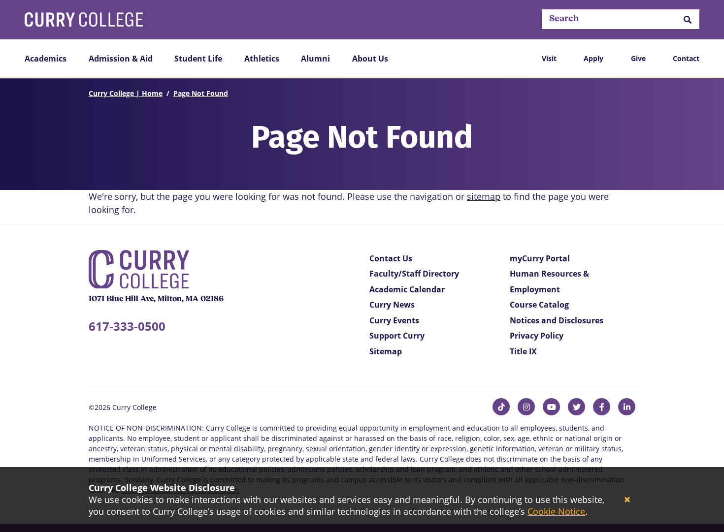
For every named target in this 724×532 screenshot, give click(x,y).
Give (638, 58)
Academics (45, 58)
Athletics (261, 58)
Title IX (523, 351)
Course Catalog (539, 304)
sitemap (483, 196)
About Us (370, 58)
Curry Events (394, 320)
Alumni (315, 58)
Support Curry (397, 335)
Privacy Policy (536, 335)
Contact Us (390, 258)
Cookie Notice (556, 511)
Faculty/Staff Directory (414, 273)
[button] (687, 19)
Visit (549, 58)
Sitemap (385, 351)
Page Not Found (200, 93)
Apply (593, 58)
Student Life (198, 58)
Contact (686, 58)
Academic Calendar (407, 289)
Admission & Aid (121, 58)
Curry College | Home (126, 93)
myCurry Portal (540, 258)
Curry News (392, 304)
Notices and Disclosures (556, 320)
